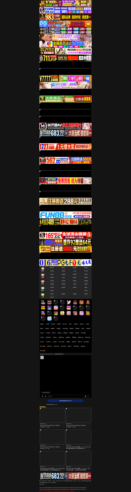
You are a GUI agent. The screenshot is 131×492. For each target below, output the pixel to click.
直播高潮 (71, 328)
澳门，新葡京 (61, 341)
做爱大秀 (74, 341)
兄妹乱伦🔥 (56, 346)
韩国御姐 (63, 274)
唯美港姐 (75, 274)
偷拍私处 (60, 333)
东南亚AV (86, 274)
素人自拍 (86, 271)
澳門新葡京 (48, 337)
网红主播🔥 (42, 350)
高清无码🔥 (76, 346)
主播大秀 (42, 333)
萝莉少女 (86, 267)
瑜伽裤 (74, 284)
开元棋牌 (53, 324)
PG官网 (47, 324)
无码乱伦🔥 (87, 337)
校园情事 (63, 294)
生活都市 (52, 294)
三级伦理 (52, 271)
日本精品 (63, 271)
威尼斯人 (42, 324)
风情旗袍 (52, 284)
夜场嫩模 (71, 333)
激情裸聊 (74, 337)
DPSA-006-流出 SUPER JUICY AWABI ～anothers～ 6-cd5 (50, 426)
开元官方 (42, 341)
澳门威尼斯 (86, 341)
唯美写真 (75, 287)
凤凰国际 (59, 328)
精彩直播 (77, 328)
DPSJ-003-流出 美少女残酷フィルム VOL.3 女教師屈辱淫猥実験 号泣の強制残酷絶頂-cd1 (52, 469)
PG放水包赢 (65, 328)
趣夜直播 (65, 333)
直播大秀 (80, 341)
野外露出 (86, 277)
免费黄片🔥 (80, 337)
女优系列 (63, 280)
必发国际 (77, 333)
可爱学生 (75, 280)
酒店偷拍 (88, 328)
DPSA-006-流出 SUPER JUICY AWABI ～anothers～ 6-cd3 (50, 447)
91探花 (63, 277)
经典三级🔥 (42, 346)
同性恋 (86, 290)
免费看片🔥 (61, 337)
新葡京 (41, 328)
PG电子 (70, 324)
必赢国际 (53, 328)
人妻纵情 (75, 294)
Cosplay (74, 271)
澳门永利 (65, 324)
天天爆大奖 (48, 341)
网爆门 (86, 287)
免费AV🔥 (83, 346)
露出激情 (63, 287)
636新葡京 (68, 337)
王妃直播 (48, 333)
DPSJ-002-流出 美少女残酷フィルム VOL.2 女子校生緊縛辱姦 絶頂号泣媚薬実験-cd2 (78, 447)
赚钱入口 (70, 346)
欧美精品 (75, 267)
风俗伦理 (86, 294)
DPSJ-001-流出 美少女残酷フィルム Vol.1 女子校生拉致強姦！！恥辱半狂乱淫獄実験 (78, 469)
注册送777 (82, 324)
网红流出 (75, 277)
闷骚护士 (86, 284)
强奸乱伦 (63, 267)
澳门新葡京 (83, 333)
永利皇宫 (55, 337)
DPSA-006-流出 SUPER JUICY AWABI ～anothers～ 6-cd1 (76, 426)
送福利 (87, 324)
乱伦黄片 (54, 333)
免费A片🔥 (49, 346)
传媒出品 (52, 290)
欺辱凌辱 (52, 277)
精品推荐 (52, 267)
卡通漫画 (52, 287)
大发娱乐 (42, 337)
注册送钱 (76, 324)
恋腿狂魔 (86, 280)
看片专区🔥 (63, 346)
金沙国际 (55, 341)
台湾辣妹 (52, 274)
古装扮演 (52, 280)
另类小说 (52, 297)
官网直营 (59, 324)
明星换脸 (63, 284)
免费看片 (68, 341)
